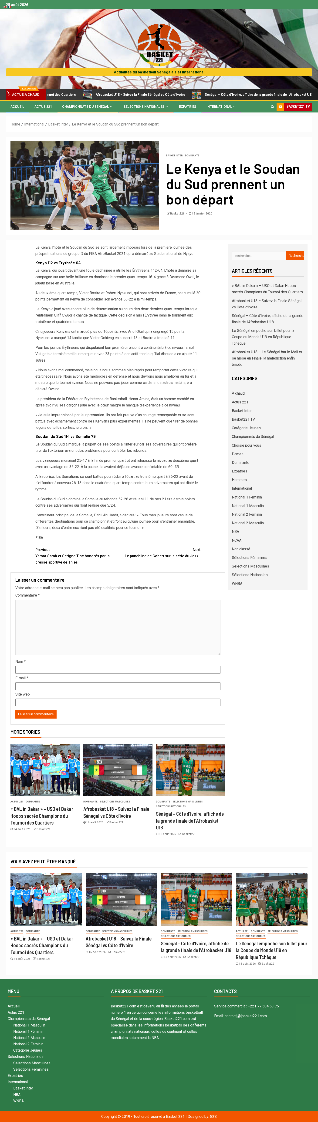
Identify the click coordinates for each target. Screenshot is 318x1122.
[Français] (10, 6)
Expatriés (187, 107)
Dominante (192, 155)
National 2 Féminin (247, 514)
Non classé (241, 549)
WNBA (237, 583)
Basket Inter (174, 155)
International (219, 107)
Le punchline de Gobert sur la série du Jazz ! (162, 553)
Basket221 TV (243, 419)
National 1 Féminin (247, 497)
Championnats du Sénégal (85, 107)
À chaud (238, 393)
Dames (238, 454)
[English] (5, 6)
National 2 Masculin (248, 523)
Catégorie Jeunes (246, 428)
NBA (235, 531)
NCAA (236, 540)
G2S (213, 1116)
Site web (22, 694)
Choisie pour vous (246, 445)
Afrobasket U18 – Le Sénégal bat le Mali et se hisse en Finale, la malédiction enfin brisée (267, 358)
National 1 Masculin (248, 506)
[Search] (272, 106)
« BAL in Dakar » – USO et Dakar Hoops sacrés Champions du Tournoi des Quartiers (41, 815)
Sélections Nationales (144, 107)
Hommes (239, 480)
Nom (20, 661)
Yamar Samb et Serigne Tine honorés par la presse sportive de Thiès (72, 556)
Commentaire (27, 595)
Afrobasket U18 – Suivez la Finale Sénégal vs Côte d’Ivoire (104, 94)
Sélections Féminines (249, 557)
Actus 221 (43, 107)
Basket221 (177, 213)
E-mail (21, 678)
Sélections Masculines (115, 801)
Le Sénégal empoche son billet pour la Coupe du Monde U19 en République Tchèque (263, 336)
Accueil (17, 107)
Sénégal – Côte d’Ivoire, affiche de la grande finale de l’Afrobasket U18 (223, 94)
